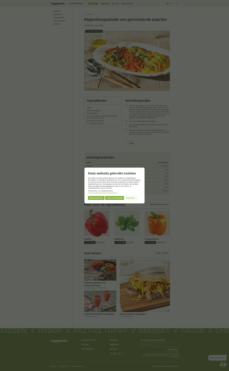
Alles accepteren (96, 198)
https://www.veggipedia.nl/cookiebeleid (102, 193)
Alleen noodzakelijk (114, 198)
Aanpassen (130, 198)
